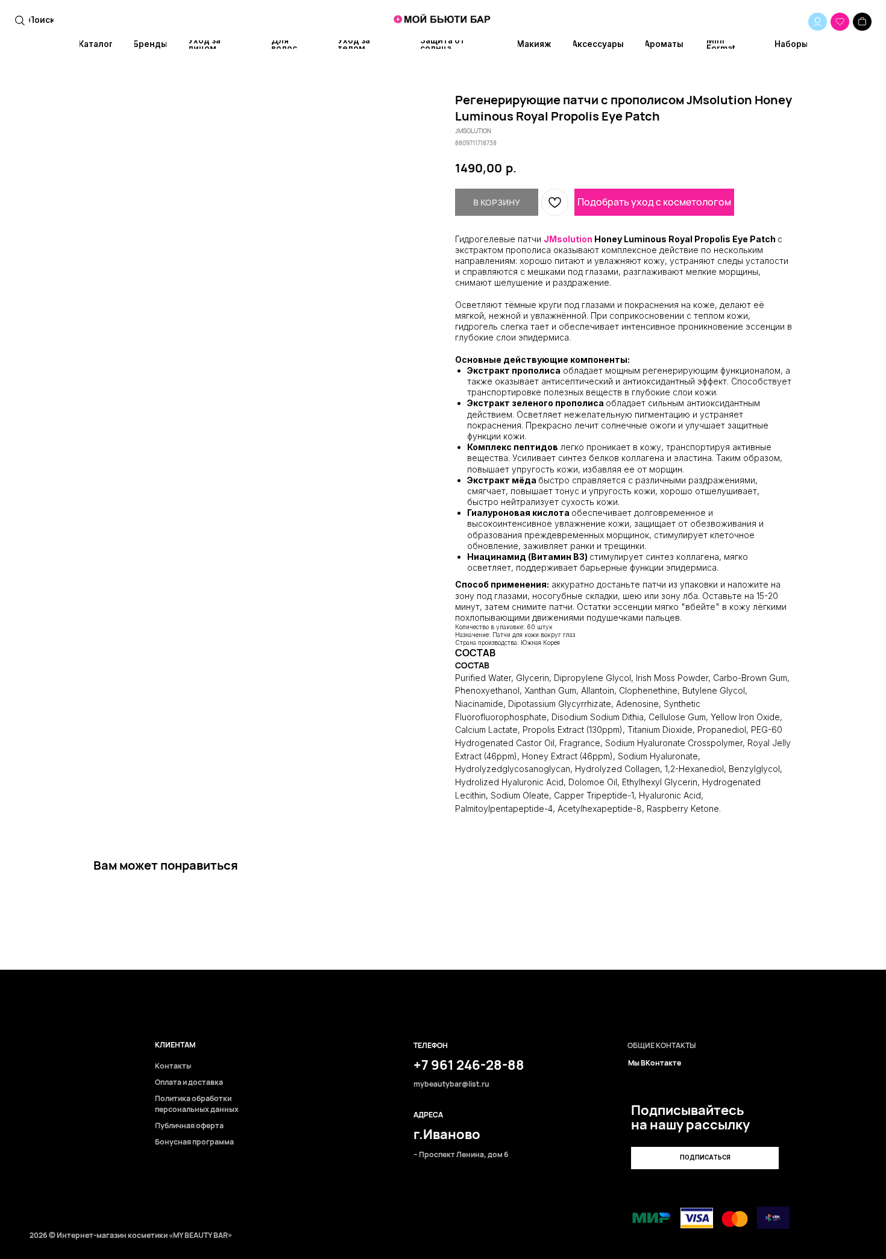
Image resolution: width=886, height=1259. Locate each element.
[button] (705, 1158)
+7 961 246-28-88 (468, 1064)
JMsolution (568, 239)
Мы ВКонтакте (654, 1063)
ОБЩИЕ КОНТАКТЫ (661, 1045)
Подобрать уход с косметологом (654, 202)
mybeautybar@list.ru (451, 1084)
